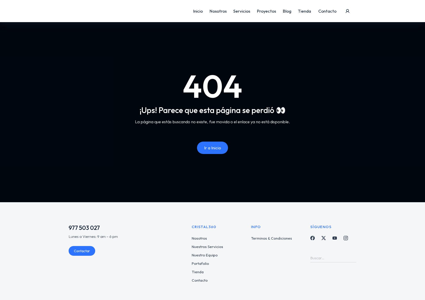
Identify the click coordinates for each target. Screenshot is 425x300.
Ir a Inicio (212, 147)
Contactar (82, 251)
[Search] (353, 257)
